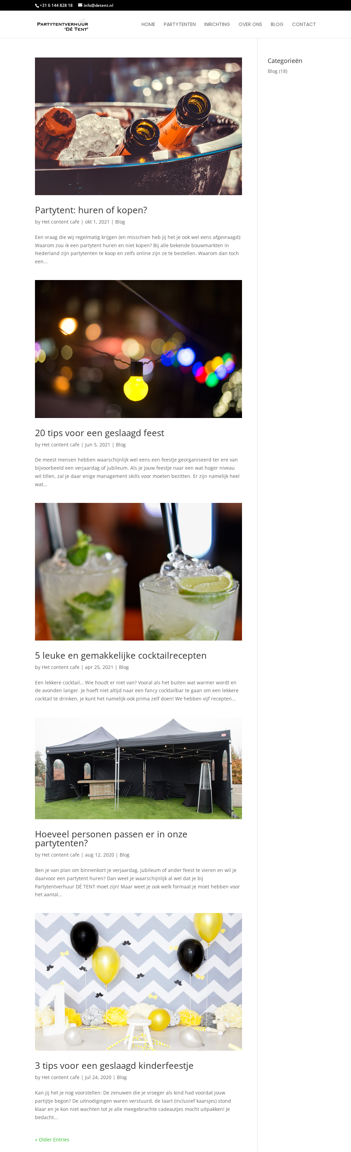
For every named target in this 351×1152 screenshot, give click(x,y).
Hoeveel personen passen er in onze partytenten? (111, 838)
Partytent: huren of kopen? (91, 210)
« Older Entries (52, 1139)
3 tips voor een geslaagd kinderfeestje (114, 1065)
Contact (304, 25)
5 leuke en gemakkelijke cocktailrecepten (121, 655)
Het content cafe (61, 221)
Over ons (250, 25)
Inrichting (217, 25)
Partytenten (180, 25)
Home (148, 25)
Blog (277, 25)
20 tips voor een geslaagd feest (99, 433)
